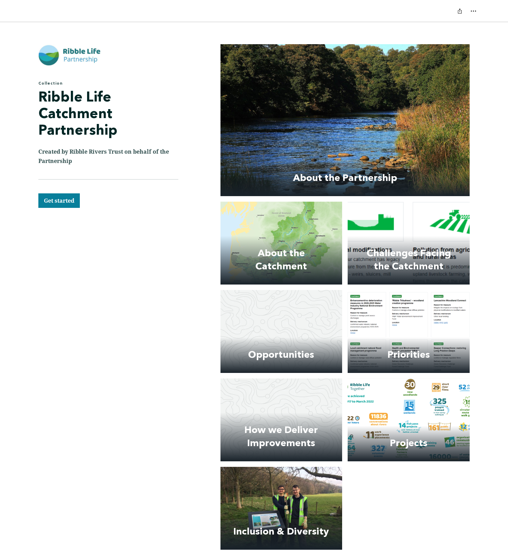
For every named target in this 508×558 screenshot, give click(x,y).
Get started (59, 200)
